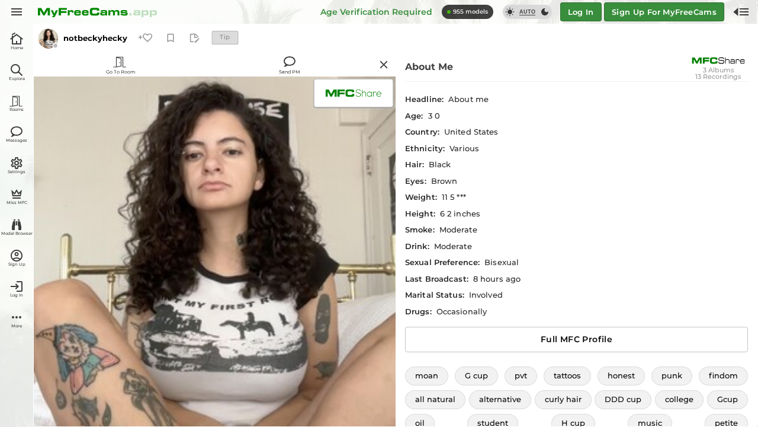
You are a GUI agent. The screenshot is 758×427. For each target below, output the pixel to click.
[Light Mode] (510, 12)
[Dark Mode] (545, 12)
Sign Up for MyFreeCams (664, 12)
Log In (581, 12)
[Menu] (16, 12)
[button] (426, 376)
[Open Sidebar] (741, 12)
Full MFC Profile (576, 339)
